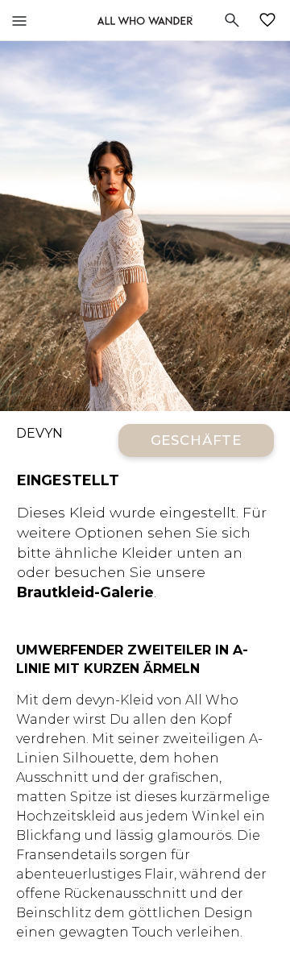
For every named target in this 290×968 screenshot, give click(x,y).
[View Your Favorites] (271, 20)
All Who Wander (145, 20)
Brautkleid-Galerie (85, 592)
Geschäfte (196, 440)
